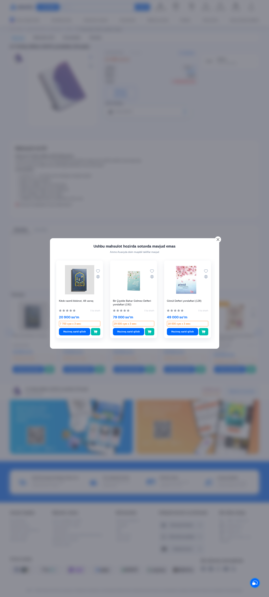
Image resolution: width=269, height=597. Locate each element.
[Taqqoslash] (98, 276)
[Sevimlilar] (98, 271)
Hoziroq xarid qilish (74, 331)
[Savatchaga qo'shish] (95, 331)
